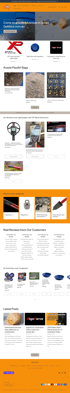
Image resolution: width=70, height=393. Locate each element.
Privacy (29, 368)
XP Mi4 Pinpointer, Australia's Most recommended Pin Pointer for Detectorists (13, 175)
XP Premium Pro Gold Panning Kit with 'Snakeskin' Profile (9, 286)
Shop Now (13, 61)
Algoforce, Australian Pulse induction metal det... (35, 329)
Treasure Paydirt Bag (31, 100)
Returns (58, 365)
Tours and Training (10, 31)
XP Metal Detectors (13, 365)
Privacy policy (31, 389)
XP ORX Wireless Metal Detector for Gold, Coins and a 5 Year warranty (34, 150)
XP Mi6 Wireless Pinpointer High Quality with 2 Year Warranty (55, 135)
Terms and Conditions (37, 368)
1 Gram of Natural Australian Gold (55, 100)
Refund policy (24, 389)
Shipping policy (45, 389)
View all (35, 107)
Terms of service (38, 389)
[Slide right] (38, 299)
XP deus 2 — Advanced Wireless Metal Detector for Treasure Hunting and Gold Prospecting (13, 144)
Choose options (14, 156)
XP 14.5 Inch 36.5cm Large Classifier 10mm (58, 286)
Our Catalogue (22, 365)
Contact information (53, 389)
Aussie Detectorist (10, 389)
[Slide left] (31, 299)
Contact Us (52, 365)
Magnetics (24, 215)
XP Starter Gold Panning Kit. (21, 285)
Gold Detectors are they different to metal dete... (13, 329)
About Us (47, 365)
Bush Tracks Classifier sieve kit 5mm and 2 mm (34, 283)
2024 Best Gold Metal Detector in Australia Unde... (54, 329)
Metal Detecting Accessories (42, 215)
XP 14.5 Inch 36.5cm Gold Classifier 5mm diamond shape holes (46, 282)
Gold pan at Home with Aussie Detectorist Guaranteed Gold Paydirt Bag (12, 90)
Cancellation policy (61, 389)
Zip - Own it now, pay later (37, 365)
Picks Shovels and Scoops (58, 215)
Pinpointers (8, 215)
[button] (26, 5)
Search (28, 365)
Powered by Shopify (17, 389)
